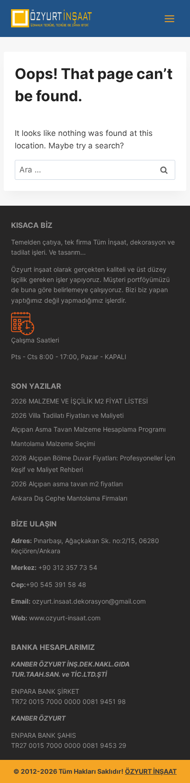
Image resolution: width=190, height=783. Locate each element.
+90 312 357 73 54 (67, 567)
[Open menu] (169, 18)
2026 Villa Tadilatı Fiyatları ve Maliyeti (67, 415)
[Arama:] (95, 169)
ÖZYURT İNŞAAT (151, 771)
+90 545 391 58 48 (56, 584)
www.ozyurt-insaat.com (65, 618)
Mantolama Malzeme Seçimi (53, 443)
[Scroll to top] (169, 773)
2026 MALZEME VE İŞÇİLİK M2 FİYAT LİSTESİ (79, 401)
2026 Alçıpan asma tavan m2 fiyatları (67, 484)
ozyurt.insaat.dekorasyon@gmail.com (89, 601)
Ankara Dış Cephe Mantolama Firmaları (69, 498)
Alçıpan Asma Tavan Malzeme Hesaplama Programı (88, 429)
